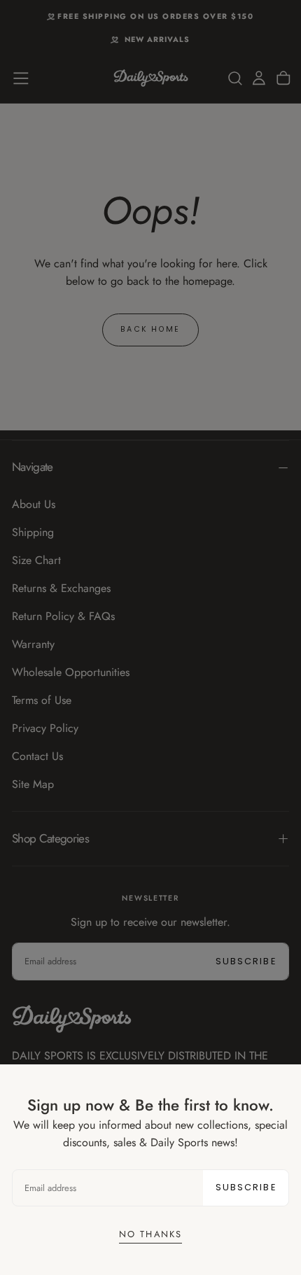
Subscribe (246, 1187)
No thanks (150, 1234)
